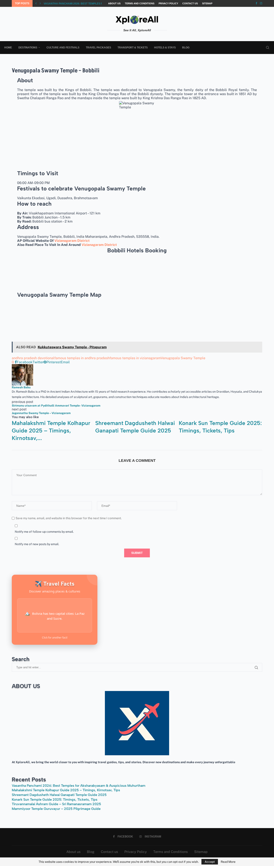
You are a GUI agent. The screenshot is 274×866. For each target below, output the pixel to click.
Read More (228, 861)
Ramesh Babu (21, 387)
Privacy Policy (168, 3)
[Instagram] (261, 3)
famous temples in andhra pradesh (82, 358)
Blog (185, 47)
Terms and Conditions (139, 3)
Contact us (190, 3)
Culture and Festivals (62, 47)
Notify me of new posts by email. (37, 544)
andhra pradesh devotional (33, 358)
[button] (36, 3)
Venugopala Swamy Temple (183, 358)
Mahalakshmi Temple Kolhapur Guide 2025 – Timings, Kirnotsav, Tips (66, 790)
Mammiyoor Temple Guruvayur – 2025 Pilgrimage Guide (56, 809)
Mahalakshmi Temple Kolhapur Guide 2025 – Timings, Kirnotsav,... (90, 3)
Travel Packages (98, 47)
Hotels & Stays (165, 47)
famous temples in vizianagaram (135, 358)
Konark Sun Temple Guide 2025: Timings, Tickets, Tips (54, 799)
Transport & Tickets (133, 47)
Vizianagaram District (72, 241)
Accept (210, 861)
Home (8, 47)
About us (114, 3)
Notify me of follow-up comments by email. (44, 531)
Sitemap (207, 3)
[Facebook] (256, 3)
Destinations (27, 47)
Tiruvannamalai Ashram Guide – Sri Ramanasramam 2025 (56, 804)
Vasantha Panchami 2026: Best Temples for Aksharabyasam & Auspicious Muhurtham (78, 786)
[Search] (267, 47)
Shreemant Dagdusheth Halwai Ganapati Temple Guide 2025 (59, 795)
